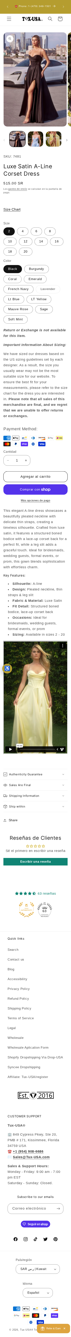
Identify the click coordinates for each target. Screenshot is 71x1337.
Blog (11, 969)
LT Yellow (39, 299)
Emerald (35, 279)
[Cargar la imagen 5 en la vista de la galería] (36, 139)
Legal (12, 1028)
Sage (44, 309)
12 (25, 241)
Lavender (50, 290)
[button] (9, 19)
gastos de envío (17, 189)
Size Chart (11, 209)
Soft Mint (15, 319)
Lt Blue (14, 299)
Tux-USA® (26, 1329)
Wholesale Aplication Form (28, 1047)
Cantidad (9, 451)
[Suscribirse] (58, 1208)
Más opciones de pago (35, 500)
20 (25, 251)
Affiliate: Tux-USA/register (28, 1077)
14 (41, 241)
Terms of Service (21, 1018)
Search (13, 950)
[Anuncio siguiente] (63, 7)
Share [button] (13, 820)
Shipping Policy (19, 1008)
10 (10, 241)
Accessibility (17, 979)
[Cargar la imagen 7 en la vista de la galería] (54, 139)
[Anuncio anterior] (7, 7)
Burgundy (36, 269)
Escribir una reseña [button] (35, 861)
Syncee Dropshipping (24, 1067)
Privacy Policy (19, 989)
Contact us (16, 959)
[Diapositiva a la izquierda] (4, 140)
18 (10, 251)
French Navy (18, 289)
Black (12, 269)
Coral (12, 279)
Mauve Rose (18, 309)
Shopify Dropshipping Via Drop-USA (35, 1057)
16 (57, 241)
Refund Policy (18, 998)
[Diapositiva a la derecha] (67, 140)
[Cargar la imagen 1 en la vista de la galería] (17, 139)
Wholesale (15, 1038)
